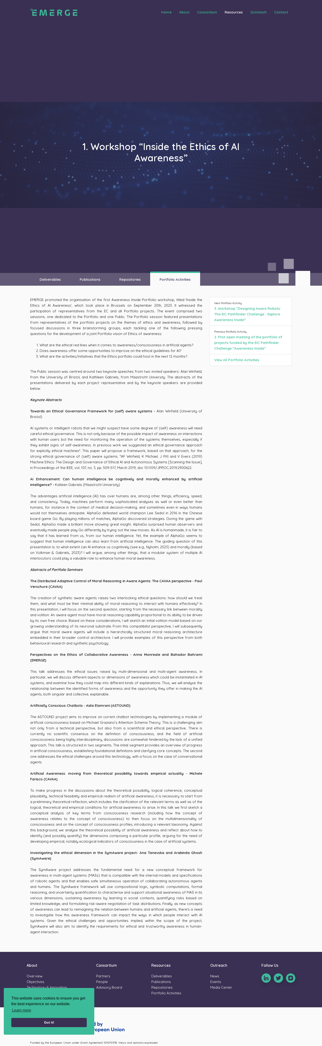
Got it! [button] (49, 1022)
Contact (281, 12)
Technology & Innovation (47, 987)
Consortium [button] (207, 12)
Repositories (130, 279)
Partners (103, 976)
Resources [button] (234, 12)
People (102, 981)
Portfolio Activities (175, 279)
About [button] (184, 12)
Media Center (221, 987)
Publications (90, 279)
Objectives (35, 981)
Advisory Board (109, 987)
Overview (34, 976)
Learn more (21, 1010)
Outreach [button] (258, 12)
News (214, 976)
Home (166, 12)
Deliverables (50, 279)
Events (215, 981)
